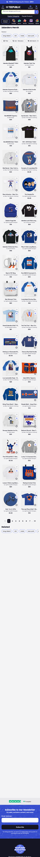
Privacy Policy (25, 831)
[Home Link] (13, 7)
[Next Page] (34, 521)
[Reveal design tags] (16, 59)
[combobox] (18, 12)
